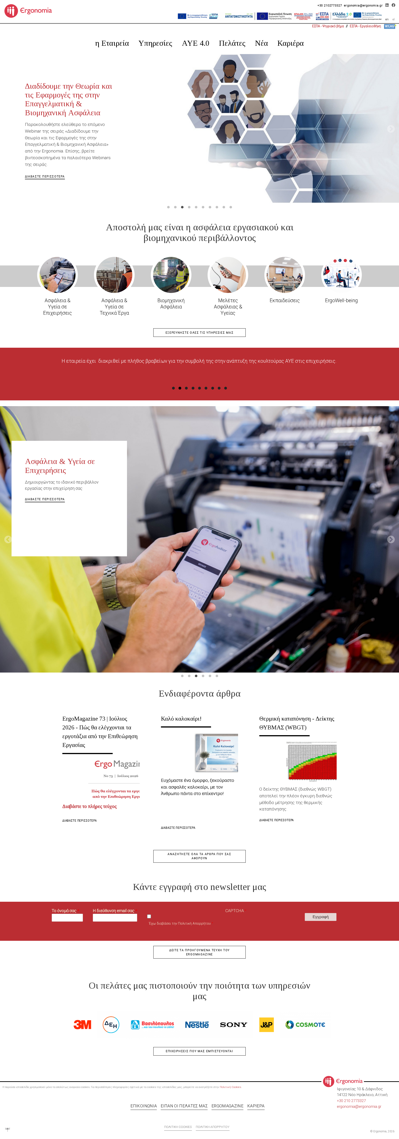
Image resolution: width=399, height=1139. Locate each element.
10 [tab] (230, 207)
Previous (8, 129)
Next (391, 129)
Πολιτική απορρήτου (213, 1127)
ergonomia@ (348, 1106)
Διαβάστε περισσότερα (79, 820)
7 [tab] (210, 207)
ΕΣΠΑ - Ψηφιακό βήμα (328, 26)
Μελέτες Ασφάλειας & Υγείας (228, 307)
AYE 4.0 (195, 43)
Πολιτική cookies (178, 1127)
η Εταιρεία (112, 43)
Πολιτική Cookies (230, 1087)
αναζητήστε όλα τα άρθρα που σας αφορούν (199, 856)
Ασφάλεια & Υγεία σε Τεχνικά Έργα (114, 307)
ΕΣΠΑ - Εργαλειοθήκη (365, 26)
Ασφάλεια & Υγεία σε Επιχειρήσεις (57, 307)
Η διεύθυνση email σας (113, 910)
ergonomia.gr (370, 1106)
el (394, 19)
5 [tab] (196, 207)
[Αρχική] (30, 10)
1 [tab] (168, 207)
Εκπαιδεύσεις (285, 300)
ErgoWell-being (341, 300)
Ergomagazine (227, 1105)
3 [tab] (182, 207)
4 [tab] (189, 207)
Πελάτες (232, 43)
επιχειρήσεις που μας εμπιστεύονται (199, 1051)
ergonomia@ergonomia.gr (363, 5)
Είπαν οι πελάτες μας (184, 1105)
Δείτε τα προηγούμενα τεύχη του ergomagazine (199, 952)
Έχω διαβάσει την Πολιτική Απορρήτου (180, 923)
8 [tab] (217, 207)
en (387, 19)
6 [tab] (203, 207)
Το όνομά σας (64, 910)
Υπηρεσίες (155, 43)
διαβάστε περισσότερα (45, 138)
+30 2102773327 (329, 5)
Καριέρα (290, 43)
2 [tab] (175, 207)
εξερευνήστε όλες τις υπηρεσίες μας (200, 332)
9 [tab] (223, 207)
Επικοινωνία (143, 1105)
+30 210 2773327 (351, 1100)
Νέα (261, 43)
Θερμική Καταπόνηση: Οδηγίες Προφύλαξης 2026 (68, 90)
